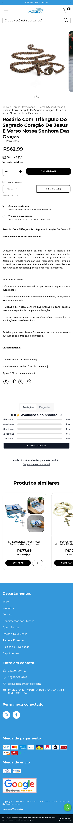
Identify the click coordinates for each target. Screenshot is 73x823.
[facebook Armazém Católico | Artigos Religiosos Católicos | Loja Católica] (16, 715)
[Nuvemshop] (13, 809)
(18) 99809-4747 (17, 677)
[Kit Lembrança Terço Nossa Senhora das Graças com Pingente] (37, 563)
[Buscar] (66, 20)
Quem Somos (11, 627)
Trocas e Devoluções (15, 633)
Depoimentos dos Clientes (18, 621)
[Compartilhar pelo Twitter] (21, 383)
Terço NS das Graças (51, 107)
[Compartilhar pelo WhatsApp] (5, 382)
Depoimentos (11, 653)
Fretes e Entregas (13, 640)
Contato (7, 614)
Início (6, 107)
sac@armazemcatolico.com (24, 683)
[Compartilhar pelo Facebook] (14, 383)
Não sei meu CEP (11, 195)
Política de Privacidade (16, 646)
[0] (66, 11)
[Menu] (6, 11)
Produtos (8, 608)
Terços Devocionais (24, 107)
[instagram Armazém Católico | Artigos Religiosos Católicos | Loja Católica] (6, 715)
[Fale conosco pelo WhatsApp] (67, 807)
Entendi (65, 819)
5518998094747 (17, 670)
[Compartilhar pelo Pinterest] (28, 383)
